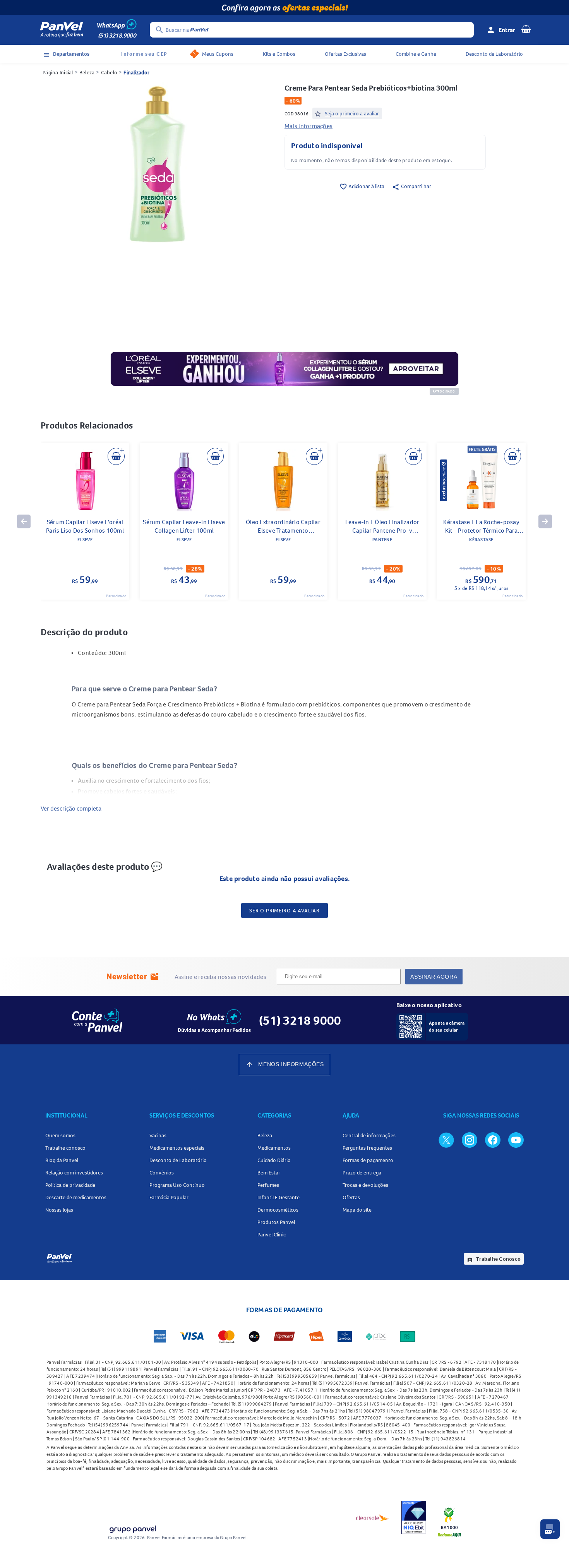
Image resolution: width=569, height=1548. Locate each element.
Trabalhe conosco (65, 1147)
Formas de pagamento (368, 1160)
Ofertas (351, 1197)
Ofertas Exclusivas (345, 53)
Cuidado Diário (274, 1160)
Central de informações (369, 1135)
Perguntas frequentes (367, 1147)
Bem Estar (268, 1172)
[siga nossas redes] (446, 1139)
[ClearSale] (372, 1517)
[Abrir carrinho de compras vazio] (526, 29)
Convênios (161, 1172)
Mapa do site (357, 1209)
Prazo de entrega (362, 1172)
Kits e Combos (279, 53)
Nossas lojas (59, 1209)
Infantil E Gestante (278, 1197)
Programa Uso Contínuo (177, 1184)
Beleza (87, 72)
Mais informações (308, 126)
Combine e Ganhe (416, 53)
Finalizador (136, 72)
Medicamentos (274, 1147)
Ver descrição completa (71, 808)
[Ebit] (413, 1517)
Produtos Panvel (276, 1222)
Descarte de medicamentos (75, 1197)
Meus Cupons (217, 53)
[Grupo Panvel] (132, 1527)
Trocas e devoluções (365, 1184)
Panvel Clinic (271, 1234)
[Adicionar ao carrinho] (116, 456)
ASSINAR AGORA (433, 977)
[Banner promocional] (284, 7)
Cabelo (109, 72)
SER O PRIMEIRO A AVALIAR (284, 910)
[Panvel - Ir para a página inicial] (61, 30)
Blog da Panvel (61, 1160)
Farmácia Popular (169, 1197)
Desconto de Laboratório (494, 53)
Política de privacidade (70, 1184)
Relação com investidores (74, 1172)
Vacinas (157, 1135)
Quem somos (60, 1135)
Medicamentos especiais (176, 1147)
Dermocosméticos (277, 1209)
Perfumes (268, 1184)
